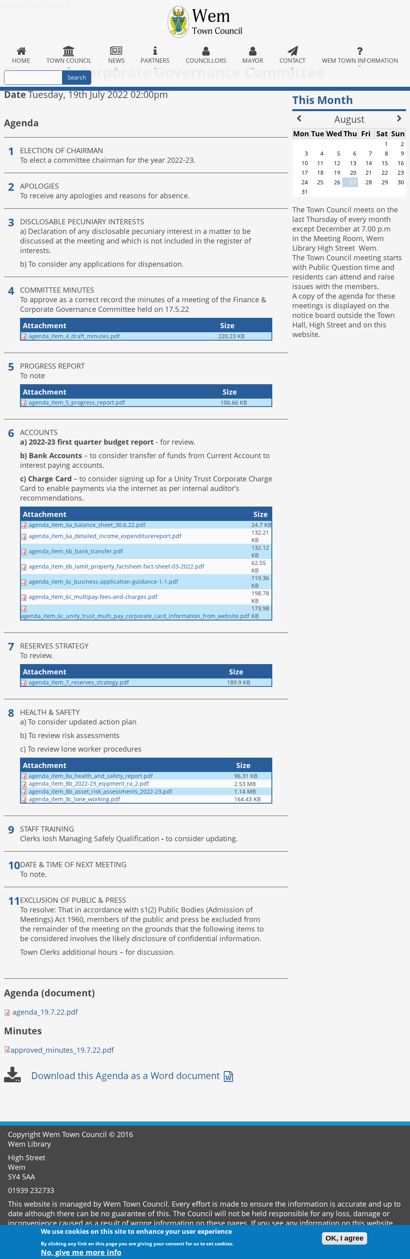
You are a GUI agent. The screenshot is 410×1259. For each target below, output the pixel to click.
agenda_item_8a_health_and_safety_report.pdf (91, 776)
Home (21, 60)
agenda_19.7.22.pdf (45, 1012)
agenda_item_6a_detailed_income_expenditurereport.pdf (105, 536)
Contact (292, 60)
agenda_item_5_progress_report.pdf (77, 402)
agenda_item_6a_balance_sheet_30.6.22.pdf (87, 525)
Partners (155, 60)
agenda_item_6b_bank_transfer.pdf (76, 551)
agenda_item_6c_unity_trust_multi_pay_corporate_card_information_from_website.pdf (135, 616)
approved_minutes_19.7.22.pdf (62, 1050)
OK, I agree (345, 1238)
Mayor (252, 60)
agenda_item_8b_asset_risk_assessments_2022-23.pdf (100, 791)
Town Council (69, 60)
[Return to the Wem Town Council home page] (205, 22)
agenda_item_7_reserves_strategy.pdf (79, 682)
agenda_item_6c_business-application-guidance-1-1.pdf (103, 581)
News (116, 60)
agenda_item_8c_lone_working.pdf (74, 799)
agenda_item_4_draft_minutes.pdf (74, 336)
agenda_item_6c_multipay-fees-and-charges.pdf (93, 597)
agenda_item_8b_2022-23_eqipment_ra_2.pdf (89, 783)
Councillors (206, 60)
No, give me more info (81, 1252)
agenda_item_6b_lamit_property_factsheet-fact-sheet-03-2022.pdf (116, 566)
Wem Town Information (360, 60)
